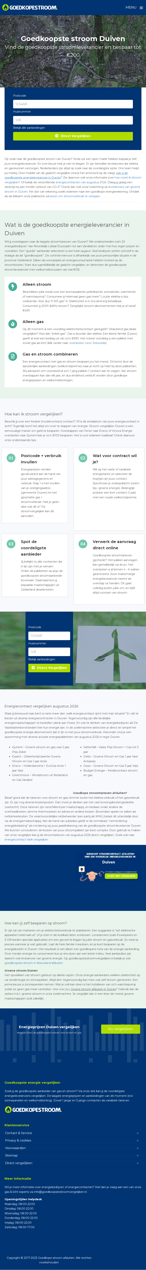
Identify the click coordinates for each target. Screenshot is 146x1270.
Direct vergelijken (18, 1163)
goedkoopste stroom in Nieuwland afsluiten (34, 963)
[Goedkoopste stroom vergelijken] (30, 7)
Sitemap (11, 1155)
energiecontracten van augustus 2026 (81, 182)
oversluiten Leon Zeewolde (87, 343)
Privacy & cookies (18, 1140)
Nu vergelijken (120, 1029)
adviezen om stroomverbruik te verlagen (73, 196)
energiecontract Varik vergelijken (26, 839)
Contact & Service (18, 1133)
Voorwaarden (15, 1148)
